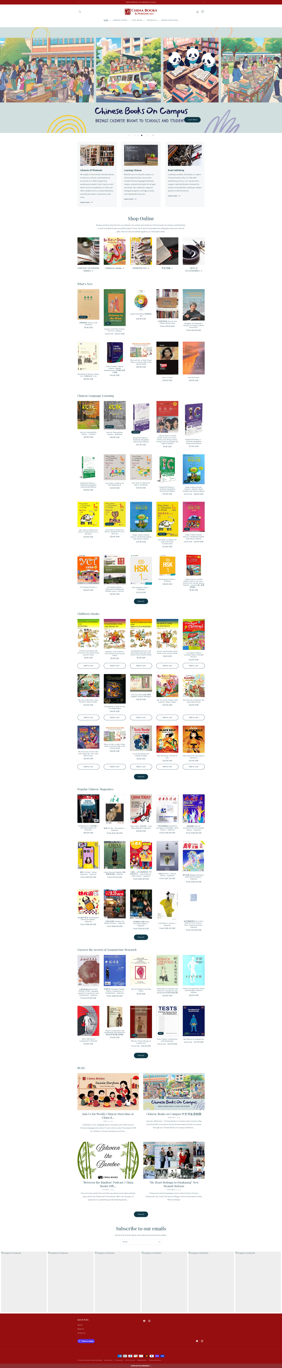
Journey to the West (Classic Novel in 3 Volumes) (115, 330)
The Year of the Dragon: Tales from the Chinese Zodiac (167, 701)
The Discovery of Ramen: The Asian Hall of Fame (193, 701)
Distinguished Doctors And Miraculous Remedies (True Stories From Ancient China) (141, 653)
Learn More (192, 119)
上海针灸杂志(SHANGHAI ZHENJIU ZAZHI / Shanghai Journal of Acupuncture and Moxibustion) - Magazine (88, 992)
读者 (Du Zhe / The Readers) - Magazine (114, 829)
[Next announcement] (203, 2)
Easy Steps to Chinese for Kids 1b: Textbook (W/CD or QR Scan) (115, 532)
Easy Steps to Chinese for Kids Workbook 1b (114, 484)
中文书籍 (166, 268)
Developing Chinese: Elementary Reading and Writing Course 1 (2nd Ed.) (114, 589)
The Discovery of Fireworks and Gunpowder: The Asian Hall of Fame (88, 754)
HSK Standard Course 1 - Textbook (167, 580)
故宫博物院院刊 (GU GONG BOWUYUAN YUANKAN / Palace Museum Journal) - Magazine (193, 924)
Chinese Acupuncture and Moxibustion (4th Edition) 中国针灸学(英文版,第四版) (114, 1032)
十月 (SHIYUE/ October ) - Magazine (167, 924)
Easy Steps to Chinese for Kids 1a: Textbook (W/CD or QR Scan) (88, 532)
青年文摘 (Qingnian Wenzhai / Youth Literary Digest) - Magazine (193, 877)
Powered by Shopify (96, 1360)
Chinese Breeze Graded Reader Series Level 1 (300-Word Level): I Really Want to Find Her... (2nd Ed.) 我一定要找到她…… (193, 583)
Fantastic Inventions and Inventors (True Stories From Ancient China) (88, 653)
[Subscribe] (159, 1242)
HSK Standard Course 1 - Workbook (141, 588)
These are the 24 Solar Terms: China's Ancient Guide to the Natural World (141, 362)
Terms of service (130, 1360)
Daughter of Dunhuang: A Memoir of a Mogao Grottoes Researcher (193, 325)
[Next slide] (147, 135)
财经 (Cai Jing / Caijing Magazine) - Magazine (88, 873)
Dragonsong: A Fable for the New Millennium (114, 707)
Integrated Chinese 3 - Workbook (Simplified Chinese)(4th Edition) (88, 485)
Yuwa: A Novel (167, 377)
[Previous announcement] (78, 2)
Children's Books (113, 268)
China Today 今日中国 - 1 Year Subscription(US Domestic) (141, 827)
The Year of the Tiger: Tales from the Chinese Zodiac (88, 701)
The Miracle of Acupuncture (193, 1039)
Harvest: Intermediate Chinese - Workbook (114, 433)
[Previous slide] (129, 135)
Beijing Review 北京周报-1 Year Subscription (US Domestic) (88, 828)
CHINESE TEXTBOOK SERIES (88, 269)
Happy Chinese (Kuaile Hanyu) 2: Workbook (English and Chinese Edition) (193, 537)
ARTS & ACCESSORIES (192, 269)
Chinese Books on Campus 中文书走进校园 (173, 1114)
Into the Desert (193, 377)
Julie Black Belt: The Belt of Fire (167, 757)
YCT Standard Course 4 (88, 587)
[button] (141, 1366)
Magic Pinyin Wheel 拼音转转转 (141, 315)
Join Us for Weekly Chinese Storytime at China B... (108, 1115)
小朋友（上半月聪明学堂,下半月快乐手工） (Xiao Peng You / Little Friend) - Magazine (141, 874)
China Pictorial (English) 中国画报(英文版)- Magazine (114, 873)
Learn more (85, 202)
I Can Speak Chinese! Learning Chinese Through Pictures (193, 655)
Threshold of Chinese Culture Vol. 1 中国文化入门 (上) (88, 375)
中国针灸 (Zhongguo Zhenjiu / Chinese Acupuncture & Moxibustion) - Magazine (114, 991)
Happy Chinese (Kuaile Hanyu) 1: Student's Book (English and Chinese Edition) (193, 489)
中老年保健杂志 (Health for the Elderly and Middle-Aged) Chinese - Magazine (167, 828)
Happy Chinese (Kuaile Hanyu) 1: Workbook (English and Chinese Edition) (141, 537)
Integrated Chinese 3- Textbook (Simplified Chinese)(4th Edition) (167, 489)
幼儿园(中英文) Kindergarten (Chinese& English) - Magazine (88, 919)
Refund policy (108, 1360)
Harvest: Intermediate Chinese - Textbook (88, 433)
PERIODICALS (140, 268)
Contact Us (81, 1333)
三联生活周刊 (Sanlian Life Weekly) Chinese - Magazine (114, 922)
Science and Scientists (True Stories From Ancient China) (167, 652)
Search (80, 1325)
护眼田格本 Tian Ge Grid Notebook (88, 324)
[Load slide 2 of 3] (138, 135)
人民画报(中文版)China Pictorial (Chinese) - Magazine (141, 923)
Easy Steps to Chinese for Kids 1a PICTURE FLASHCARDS (167, 542)
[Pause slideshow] (152, 135)
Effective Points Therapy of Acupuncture (141, 1042)
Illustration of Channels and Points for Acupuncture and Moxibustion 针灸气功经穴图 (167, 991)
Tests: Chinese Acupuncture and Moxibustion (167, 1040)
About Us (80, 1329)
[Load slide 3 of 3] (142, 135)
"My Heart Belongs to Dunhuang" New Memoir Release (174, 1184)
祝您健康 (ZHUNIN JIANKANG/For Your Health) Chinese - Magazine (193, 828)
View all (141, 601)
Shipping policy (141, 1360)
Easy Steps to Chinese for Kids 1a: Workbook (141, 484)
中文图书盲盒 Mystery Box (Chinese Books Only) (167, 322)
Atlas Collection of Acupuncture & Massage (88, 1040)
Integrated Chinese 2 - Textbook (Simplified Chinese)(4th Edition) (193, 441)
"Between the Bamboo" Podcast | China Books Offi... (108, 1184)
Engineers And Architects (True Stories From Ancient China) (115, 653)
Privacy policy (119, 1360)
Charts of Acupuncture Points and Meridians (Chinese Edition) (194, 990)
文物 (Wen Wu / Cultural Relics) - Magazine (167, 875)
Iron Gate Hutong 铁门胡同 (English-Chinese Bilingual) (141, 695)
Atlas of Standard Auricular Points (141, 990)
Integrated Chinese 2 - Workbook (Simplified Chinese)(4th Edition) (141, 440)
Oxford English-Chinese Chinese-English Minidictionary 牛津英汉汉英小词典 (114, 369)
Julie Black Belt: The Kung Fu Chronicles (193, 757)
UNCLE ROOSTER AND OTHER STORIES (141, 755)
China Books (86, 1360)
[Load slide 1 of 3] (135, 135)
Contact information (155, 1360)
